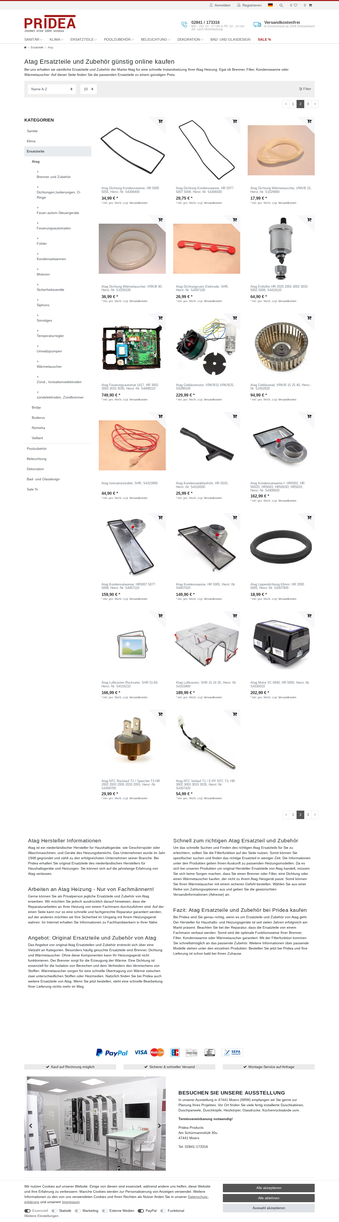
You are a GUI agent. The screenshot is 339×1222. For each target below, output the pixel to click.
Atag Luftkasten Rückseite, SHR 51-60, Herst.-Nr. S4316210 (130, 684)
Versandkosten (138, 202)
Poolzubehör (117, 39)
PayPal (151, 1211)
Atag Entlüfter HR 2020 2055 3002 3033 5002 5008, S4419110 (278, 288)
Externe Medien (121, 1211)
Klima (55, 39)
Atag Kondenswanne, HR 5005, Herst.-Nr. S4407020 (206, 586)
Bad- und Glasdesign (230, 39)
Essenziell (40, 1211)
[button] (30, 1125)
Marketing (90, 1211)
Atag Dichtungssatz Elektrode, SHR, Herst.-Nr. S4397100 (202, 288)
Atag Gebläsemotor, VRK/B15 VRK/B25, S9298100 (205, 386)
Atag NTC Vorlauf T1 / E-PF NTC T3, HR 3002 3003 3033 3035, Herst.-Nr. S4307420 (205, 784)
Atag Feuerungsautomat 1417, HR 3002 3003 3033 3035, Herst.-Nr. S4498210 (130, 386)
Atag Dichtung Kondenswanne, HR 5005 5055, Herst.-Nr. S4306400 (130, 189)
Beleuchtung (154, 39)
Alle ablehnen (268, 1198)
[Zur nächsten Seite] (314, 104)
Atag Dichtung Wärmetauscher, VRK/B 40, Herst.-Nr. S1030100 (132, 288)
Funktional (176, 1211)
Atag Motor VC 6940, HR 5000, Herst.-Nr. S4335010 (280, 684)
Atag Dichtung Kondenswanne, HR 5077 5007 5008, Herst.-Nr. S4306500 (205, 189)
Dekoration (188, 39)
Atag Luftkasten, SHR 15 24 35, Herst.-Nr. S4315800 (206, 684)
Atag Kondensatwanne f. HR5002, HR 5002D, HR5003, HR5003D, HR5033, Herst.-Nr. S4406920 (277, 487)
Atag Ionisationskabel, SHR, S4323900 (130, 483)
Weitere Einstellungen (41, 1216)
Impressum (71, 1202)
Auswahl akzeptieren (269, 1208)
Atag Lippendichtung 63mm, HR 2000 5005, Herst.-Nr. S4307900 (277, 586)
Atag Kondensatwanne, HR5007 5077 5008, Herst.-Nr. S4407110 (128, 586)
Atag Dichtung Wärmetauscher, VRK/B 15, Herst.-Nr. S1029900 (280, 189)
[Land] (270, 5)
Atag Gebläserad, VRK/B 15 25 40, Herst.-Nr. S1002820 (280, 386)
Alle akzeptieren (268, 1188)
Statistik (65, 1211)
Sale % (264, 39)
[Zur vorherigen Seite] (285, 104)
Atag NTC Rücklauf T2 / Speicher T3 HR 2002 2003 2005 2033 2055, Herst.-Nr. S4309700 (131, 784)
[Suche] (281, 5)
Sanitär (31, 39)
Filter (306, 89)
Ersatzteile (82, 39)
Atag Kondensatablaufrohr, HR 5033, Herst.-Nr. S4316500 (202, 485)
